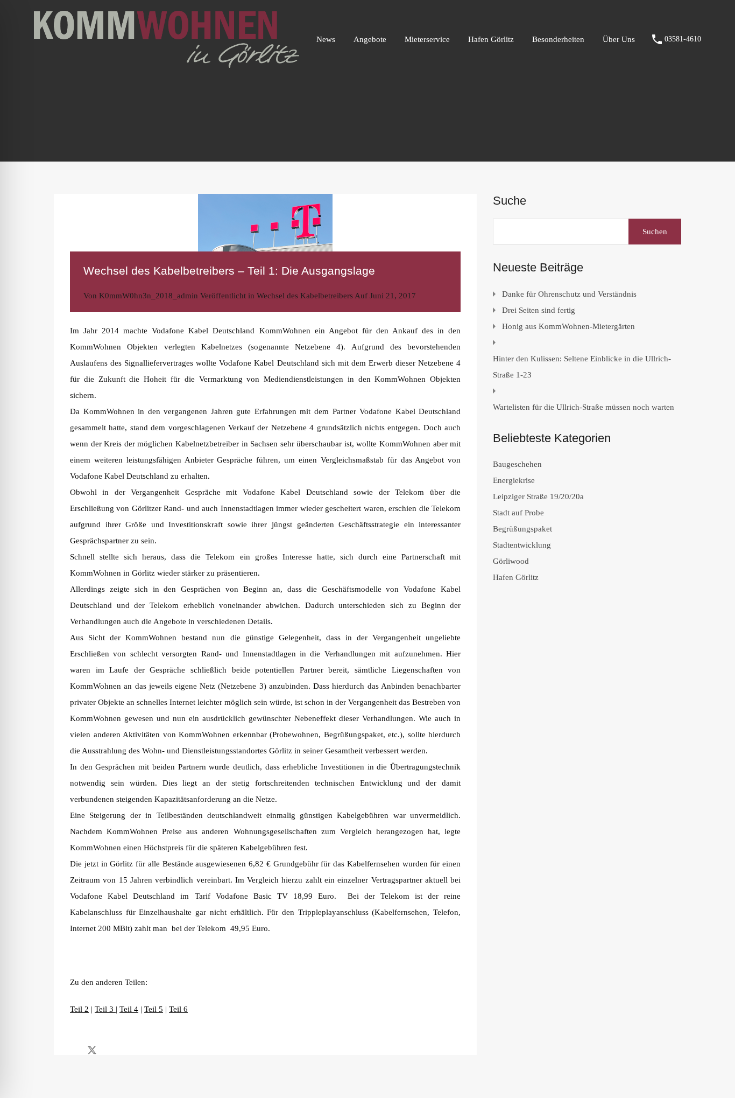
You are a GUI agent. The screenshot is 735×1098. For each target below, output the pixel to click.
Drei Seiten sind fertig (538, 310)
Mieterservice (427, 39)
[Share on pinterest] (129, 1049)
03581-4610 (683, 39)
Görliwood (511, 561)
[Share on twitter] (92, 1049)
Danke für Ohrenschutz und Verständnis (569, 294)
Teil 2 (79, 1009)
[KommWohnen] (166, 63)
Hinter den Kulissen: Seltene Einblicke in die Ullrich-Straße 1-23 (582, 366)
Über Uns (619, 39)
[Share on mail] (111, 1049)
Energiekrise (514, 480)
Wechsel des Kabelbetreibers (305, 295)
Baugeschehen (517, 464)
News (325, 39)
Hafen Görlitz (491, 39)
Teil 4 (128, 1009)
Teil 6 (178, 1009)
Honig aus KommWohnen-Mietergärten (568, 326)
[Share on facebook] (72, 1049)
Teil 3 (105, 1009)
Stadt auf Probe (518, 512)
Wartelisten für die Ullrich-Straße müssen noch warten (583, 407)
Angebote (370, 39)
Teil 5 (153, 1009)
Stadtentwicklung (522, 545)
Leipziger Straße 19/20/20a (538, 496)
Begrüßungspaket (522, 528)
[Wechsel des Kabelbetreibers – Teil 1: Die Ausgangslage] (265, 239)
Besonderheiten (558, 39)
